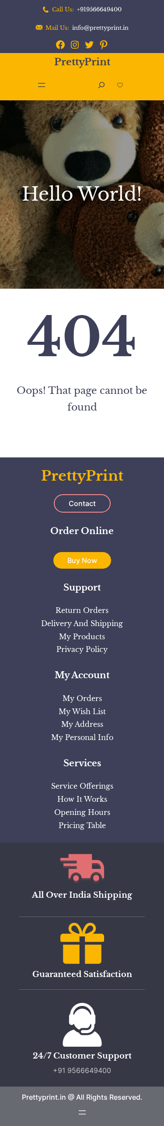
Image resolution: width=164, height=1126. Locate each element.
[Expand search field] (101, 85)
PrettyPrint (82, 62)
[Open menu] (41, 85)
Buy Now (82, 560)
